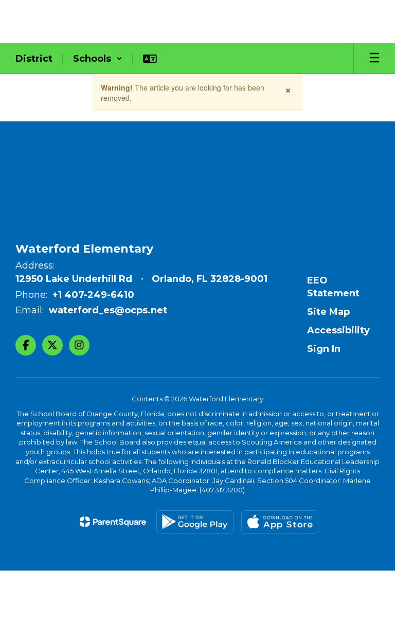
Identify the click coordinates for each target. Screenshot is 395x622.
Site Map (328, 311)
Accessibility (338, 330)
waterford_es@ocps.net (108, 310)
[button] (98, 58)
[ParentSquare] (113, 521)
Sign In (323, 348)
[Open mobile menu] (374, 58)
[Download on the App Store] (279, 522)
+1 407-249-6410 (93, 294)
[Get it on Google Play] (195, 522)
